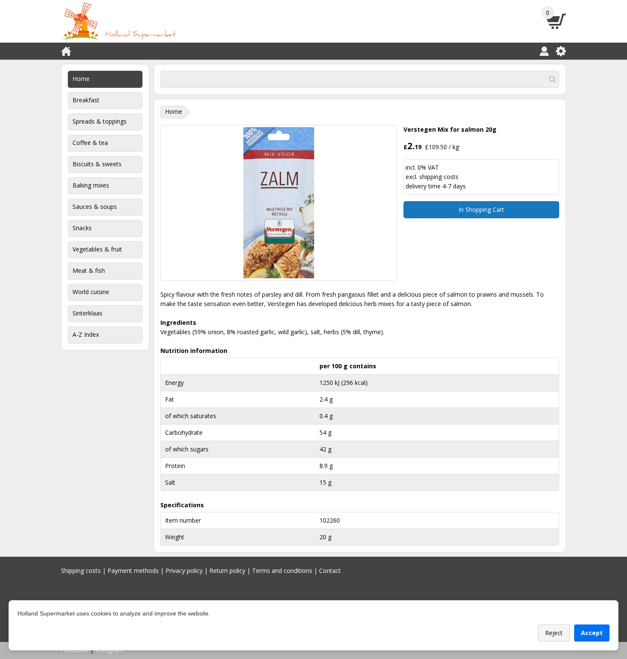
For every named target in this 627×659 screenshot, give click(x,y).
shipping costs (439, 177)
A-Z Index (86, 334)
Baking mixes (91, 185)
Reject (554, 633)
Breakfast (86, 100)
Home (81, 79)
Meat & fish (89, 270)
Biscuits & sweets (97, 164)
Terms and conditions (282, 571)
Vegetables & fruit (97, 249)
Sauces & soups (95, 206)
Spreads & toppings (100, 121)
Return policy (227, 571)
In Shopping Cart (481, 209)
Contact (330, 571)
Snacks (82, 228)
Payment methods (133, 571)
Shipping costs (81, 571)
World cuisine (91, 292)
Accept (592, 633)
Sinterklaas (87, 313)
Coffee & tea (90, 143)
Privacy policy (184, 571)
